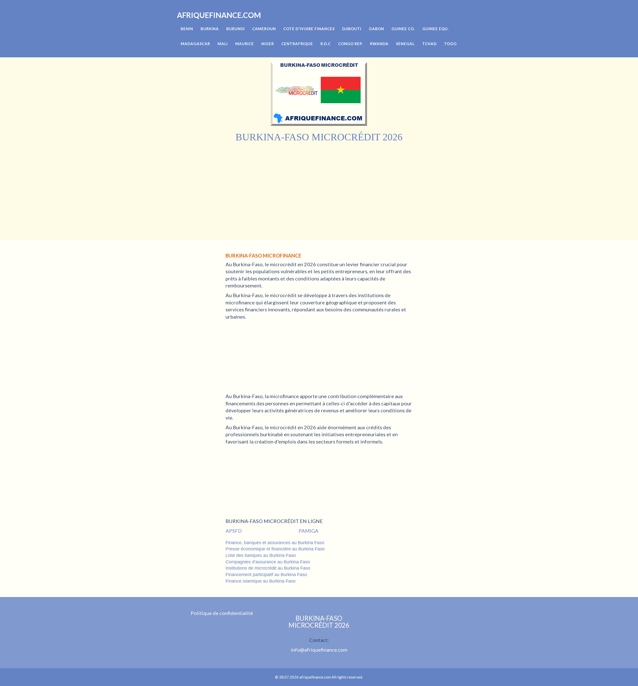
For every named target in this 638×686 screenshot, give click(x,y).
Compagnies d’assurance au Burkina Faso (268, 561)
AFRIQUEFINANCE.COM (219, 14)
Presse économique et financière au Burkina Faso (275, 548)
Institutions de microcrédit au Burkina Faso (268, 568)
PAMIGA (309, 531)
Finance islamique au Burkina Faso (261, 581)
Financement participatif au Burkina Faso (266, 574)
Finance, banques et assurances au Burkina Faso (275, 542)
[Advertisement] (319, 180)
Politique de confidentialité (222, 613)
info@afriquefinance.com (319, 650)
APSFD (234, 531)
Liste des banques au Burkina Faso (261, 555)
